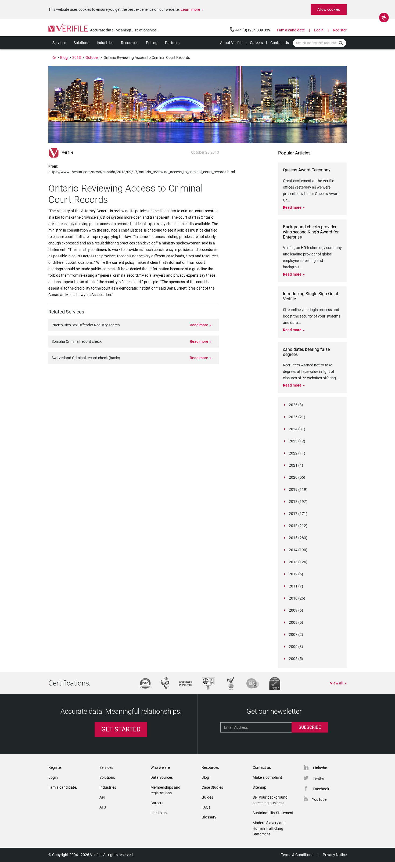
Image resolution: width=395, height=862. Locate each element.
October (92, 57)
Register (340, 30)
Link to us (158, 813)
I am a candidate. (62, 787)
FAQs (206, 807)
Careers (256, 43)
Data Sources (161, 777)
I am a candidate (291, 30)
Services (59, 43)
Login (319, 30)
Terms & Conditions (297, 855)
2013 (76, 57)
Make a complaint (267, 777)
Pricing (151, 43)
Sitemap (259, 787)
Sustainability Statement (273, 813)
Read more (199, 325)
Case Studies (212, 787)
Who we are (160, 767)
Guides (207, 797)
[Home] (54, 57)
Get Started (121, 729)
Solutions (81, 43)
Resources (129, 43)
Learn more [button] (190, 9)
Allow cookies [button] (328, 9)
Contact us (262, 767)
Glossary (209, 817)
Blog (64, 57)
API (102, 797)
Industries (105, 43)
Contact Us (279, 43)
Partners (172, 43)
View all (336, 683)
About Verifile (231, 43)
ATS (102, 807)
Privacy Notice (335, 855)
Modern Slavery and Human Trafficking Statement (269, 828)
